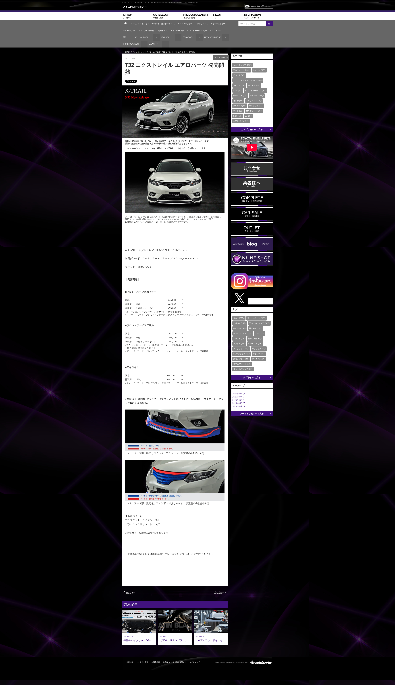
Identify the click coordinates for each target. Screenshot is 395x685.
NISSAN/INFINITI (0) (212, 37)
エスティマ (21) (255, 106)
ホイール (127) (129, 30)
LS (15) (248, 116)
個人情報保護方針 (179, 662)
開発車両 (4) (163, 30)
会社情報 (130, 662)
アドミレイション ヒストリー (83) (144, 23)
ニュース (227, 16)
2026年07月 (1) (238, 396)
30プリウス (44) (258, 349)
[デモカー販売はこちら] (252, 213)
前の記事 (130, 592)
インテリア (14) (201, 23)
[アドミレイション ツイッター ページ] (252, 298)
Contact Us (260, 6)
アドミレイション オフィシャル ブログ (145, 52)
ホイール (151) (239, 328)
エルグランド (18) (253, 111)
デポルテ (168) (239, 323)
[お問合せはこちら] (252, 168)
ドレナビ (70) (238, 338)
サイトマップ (194, 662)
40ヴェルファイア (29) (242, 369)
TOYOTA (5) (188, 37)
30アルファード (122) (242, 333)
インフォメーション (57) (197, 30)
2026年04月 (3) (238, 406)
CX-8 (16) (237, 116)
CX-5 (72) (259, 333)
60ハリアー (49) (254, 344)
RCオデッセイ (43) (241, 354)
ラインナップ (137, 16)
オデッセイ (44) (256, 96)
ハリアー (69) (253, 85)
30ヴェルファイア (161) (259, 323)
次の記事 (219, 592)
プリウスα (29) (258, 359)
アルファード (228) (241, 70)
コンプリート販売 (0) (147, 30)
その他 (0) (143, 37)
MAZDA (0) (153, 44)
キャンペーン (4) (178, 30)
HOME (126, 52)
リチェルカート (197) (256, 318)
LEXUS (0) (165, 37)
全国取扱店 (155, 662)
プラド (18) (238, 111)
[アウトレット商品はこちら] (252, 229)
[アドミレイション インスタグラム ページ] (252, 281)
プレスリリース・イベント (257, 16)
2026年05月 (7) (238, 403)
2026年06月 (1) (238, 400)
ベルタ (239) (238, 318)
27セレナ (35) (258, 354)
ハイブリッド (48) (240, 349)
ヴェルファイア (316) (242, 65)
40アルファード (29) (241, 364)
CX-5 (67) (237, 90)
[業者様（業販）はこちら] (252, 183)
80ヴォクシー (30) (240, 359)
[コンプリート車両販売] (252, 198)
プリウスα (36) (239, 106)
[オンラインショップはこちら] (252, 259)
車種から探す (167, 16)
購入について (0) (130, 37)
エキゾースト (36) (218, 23)
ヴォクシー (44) (239, 96)
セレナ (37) (238, 101)
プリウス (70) (238, 85)
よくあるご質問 (142, 662)
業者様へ (166, 662)
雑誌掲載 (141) (255, 328)
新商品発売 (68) (254, 338)
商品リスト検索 (197, 16)
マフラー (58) (238, 344)
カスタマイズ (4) (168, 23)
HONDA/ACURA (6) (131, 44)
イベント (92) (215, 30)
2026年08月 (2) (238, 393)
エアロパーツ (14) (185, 23)
